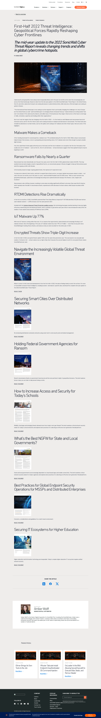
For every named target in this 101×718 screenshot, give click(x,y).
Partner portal (52, 2)
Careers (36, 696)
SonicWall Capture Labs (56, 702)
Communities (53, 698)
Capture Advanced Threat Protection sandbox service (38, 205)
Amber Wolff (19, 55)
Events (78, 2)
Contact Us (37, 705)
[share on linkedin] (43, 583)
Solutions (44, 7)
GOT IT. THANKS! (90, 715)
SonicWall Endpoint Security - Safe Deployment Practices (56, 706)
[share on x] (57, 583)
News (35, 699)
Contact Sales (81, 7)
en (81, 2)
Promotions (60, 2)
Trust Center (37, 707)
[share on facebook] (50, 583)
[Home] (19, 7)
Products (36, 7)
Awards (36, 703)
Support (61, 7)
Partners (53, 7)
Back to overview (21, 14)
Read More (19, 671)
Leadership (37, 701)
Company (68, 7)
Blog (73, 2)
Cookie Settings (78, 715)
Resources (67, 2)
